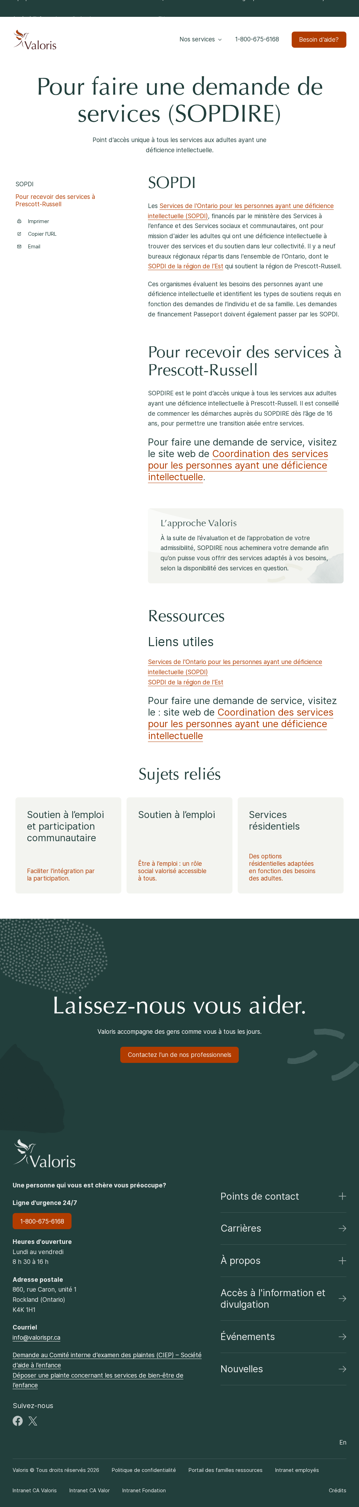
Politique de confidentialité (144, 1470)
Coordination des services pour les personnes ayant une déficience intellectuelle (238, 465)
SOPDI (24, 184)
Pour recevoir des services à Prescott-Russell (55, 200)
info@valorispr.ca (36, 1337)
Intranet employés (297, 1470)
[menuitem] (55, 18)
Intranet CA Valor (89, 1490)
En (161, 18)
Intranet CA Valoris (35, 1490)
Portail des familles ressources (226, 1470)
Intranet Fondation (144, 1490)
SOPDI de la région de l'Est (185, 266)
